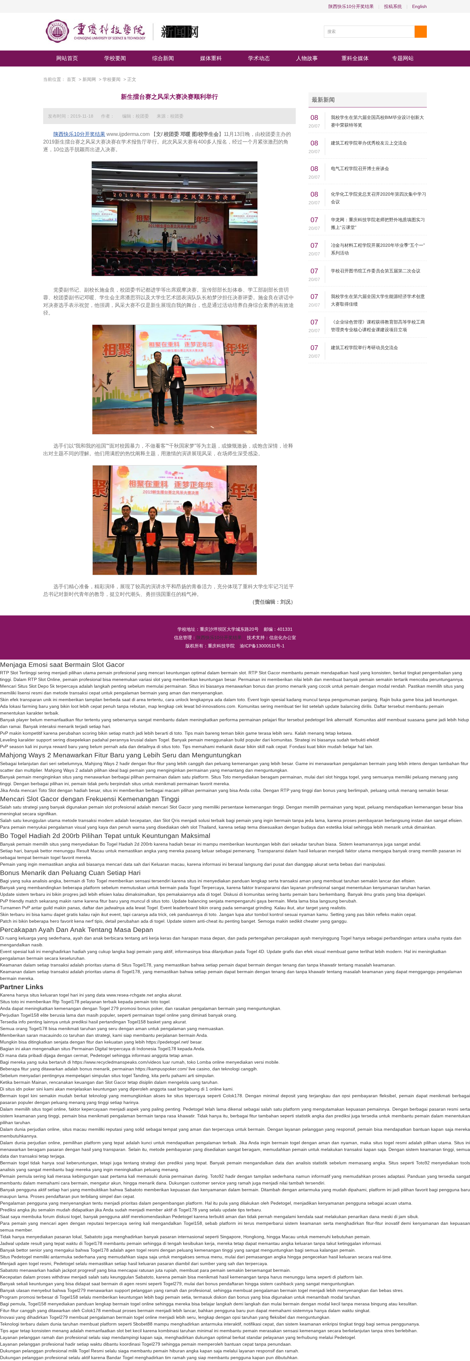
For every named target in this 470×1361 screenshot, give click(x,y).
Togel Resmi (91, 1350)
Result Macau (90, 850)
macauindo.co (53, 1035)
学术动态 (259, 58)
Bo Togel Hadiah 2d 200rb (126, 844)
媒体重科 (211, 58)
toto (241, 699)
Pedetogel (100, 1055)
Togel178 (130, 971)
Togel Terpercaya (206, 887)
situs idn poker (20, 1088)
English (419, 6)
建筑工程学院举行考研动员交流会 (364, 347)
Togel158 (29, 1015)
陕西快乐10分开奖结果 (351, 6)
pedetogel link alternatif (328, 719)
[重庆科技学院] (121, 31)
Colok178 (232, 1095)
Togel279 (172, 1283)
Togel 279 (109, 1008)
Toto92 (423, 1162)
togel (216, 894)
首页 (71, 79)
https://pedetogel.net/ (167, 1041)
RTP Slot (257, 672)
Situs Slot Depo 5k (36, 686)
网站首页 (67, 58)
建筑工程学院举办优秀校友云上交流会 (369, 142)
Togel (163, 739)
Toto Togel (96, 880)
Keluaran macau (167, 864)
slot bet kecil (129, 1330)
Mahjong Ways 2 (101, 763)
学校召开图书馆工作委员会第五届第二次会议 (375, 270)
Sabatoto (133, 1189)
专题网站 (403, 58)
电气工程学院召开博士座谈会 (360, 168)
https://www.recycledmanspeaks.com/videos (116, 1062)
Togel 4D (255, 951)
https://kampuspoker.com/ (161, 1068)
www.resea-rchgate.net (129, 994)
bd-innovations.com (215, 706)
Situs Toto (221, 776)
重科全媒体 (355, 58)
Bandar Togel (119, 1357)
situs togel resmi (390, 1142)
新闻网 (89, 79)
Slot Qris (171, 820)
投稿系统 (393, 6)
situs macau (74, 1129)
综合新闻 (163, 58)
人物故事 (307, 58)
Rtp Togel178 (65, 1001)
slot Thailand (203, 827)
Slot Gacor (180, 807)
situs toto (170, 746)
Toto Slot (47, 790)
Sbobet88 (143, 1323)
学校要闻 (115, 58)
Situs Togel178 (136, 964)
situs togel (121, 1075)
